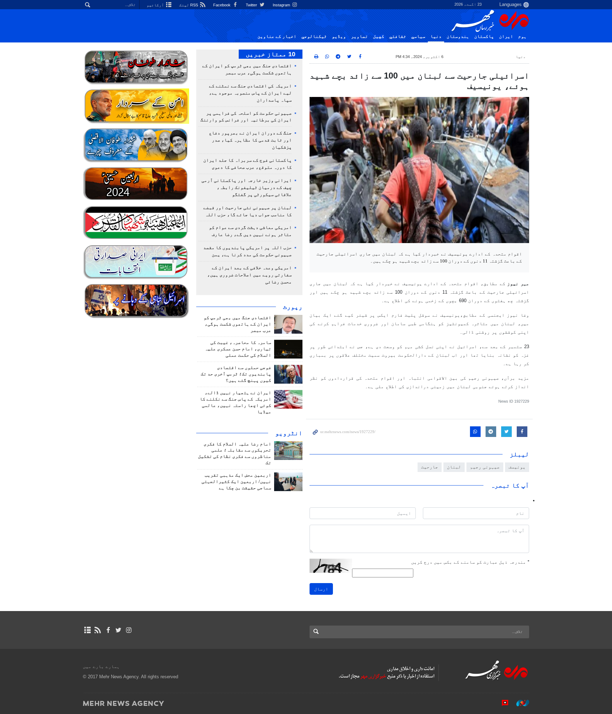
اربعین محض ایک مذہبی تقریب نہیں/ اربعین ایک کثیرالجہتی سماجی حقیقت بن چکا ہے (236, 481)
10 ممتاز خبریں (270, 54)
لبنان (454, 467)
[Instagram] (128, 630)
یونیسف (517, 467)
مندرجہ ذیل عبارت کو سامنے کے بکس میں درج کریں (470, 562)
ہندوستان (458, 36)
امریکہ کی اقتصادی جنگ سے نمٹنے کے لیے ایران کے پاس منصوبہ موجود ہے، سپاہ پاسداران (250, 93)
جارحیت (429, 467)
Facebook (222, 5)
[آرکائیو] (87, 630)
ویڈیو (339, 36)
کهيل (378, 36)
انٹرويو (288, 433)
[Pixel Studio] (501, 703)
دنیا (436, 36)
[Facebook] (107, 630)
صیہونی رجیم (485, 467)
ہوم (522, 36)
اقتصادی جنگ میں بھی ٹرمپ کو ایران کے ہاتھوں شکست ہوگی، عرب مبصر (237, 324)
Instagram (282, 5)
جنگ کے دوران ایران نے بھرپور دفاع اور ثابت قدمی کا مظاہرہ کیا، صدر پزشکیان (250, 140)
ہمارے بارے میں (101, 666)
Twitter (252, 5)
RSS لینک (189, 5)
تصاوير (359, 36)
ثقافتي (397, 36)
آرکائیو (156, 5)
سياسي (418, 36)
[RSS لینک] (97, 630)
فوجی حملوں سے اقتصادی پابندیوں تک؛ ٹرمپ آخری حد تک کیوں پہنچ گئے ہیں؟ (236, 374)
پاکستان (484, 36)
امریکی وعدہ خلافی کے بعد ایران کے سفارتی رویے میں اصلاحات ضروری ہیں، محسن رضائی (249, 274)
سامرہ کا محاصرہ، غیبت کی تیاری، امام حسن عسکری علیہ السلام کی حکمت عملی (238, 349)
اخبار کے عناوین (276, 36)
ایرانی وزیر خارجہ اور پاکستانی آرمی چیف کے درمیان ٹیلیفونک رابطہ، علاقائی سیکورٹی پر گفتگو (247, 187)
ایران (506, 36)
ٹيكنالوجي (314, 36)
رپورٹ (292, 306)
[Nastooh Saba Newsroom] (519, 703)
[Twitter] (118, 630)
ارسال (321, 589)
